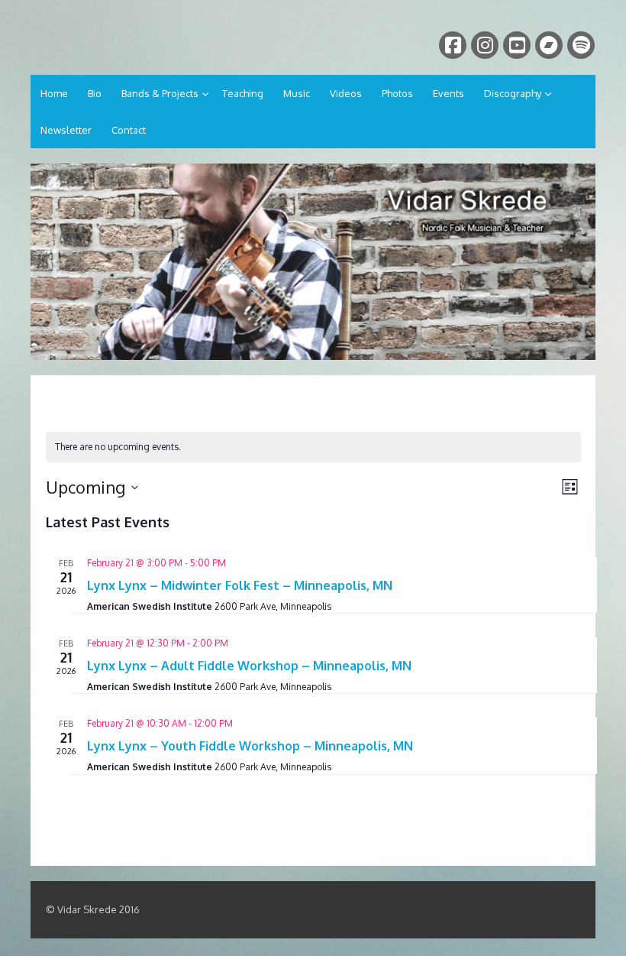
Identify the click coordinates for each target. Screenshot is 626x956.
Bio (95, 93)
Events (448, 93)
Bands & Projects (159, 93)
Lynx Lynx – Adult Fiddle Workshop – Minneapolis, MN (249, 665)
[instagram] (485, 45)
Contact (128, 130)
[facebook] (452, 45)
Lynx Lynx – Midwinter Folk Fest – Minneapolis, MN (239, 585)
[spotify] (581, 45)
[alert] (313, 447)
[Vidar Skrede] (313, 262)
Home (54, 93)
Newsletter (66, 130)
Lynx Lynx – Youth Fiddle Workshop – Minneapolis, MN (250, 745)
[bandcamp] (549, 45)
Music (296, 93)
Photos (397, 93)
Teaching (242, 93)
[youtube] (517, 45)
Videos (346, 93)
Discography (512, 93)
